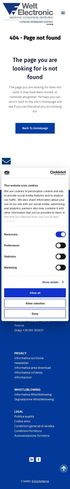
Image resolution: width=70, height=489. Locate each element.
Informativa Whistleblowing (33, 394)
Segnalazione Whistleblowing (34, 399)
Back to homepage (35, 128)
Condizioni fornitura (28, 431)
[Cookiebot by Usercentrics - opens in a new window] (50, 173)
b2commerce (40, 481)
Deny (35, 313)
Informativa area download (32, 368)
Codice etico (22, 421)
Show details (50, 281)
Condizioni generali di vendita (34, 426)
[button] (63, 13)
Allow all (35, 292)
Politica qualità (24, 416)
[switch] (61, 245)
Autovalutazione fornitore (32, 436)
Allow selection (35, 303)
